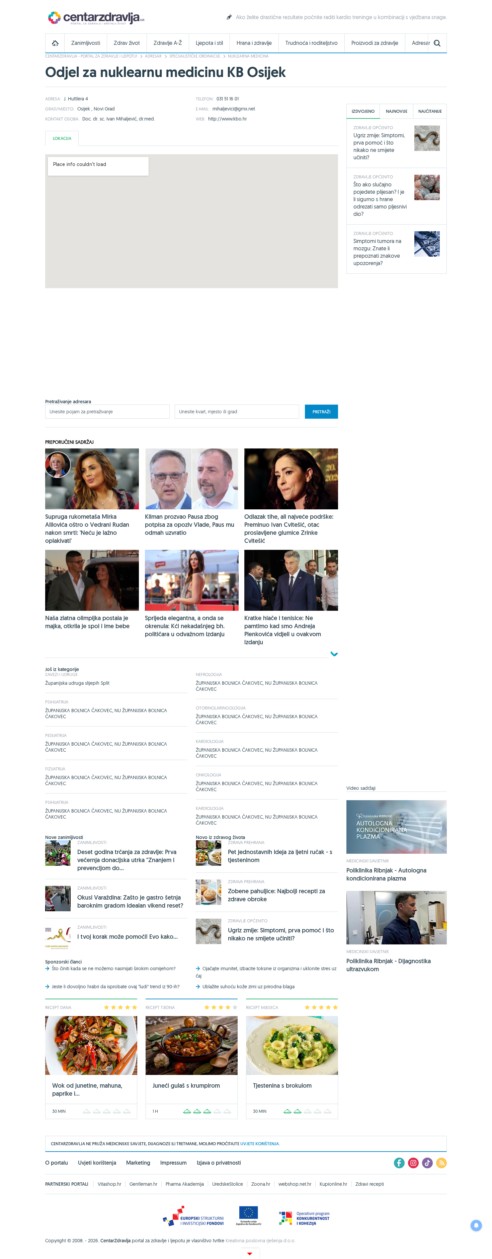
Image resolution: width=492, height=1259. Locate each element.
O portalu (56, 1162)
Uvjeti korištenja (97, 1162)
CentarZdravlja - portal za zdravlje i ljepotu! (91, 56)
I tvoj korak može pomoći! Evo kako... (127, 936)
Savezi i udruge (61, 674)
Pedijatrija (56, 735)
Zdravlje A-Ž (168, 43)
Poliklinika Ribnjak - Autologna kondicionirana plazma (386, 874)
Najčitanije (430, 111)
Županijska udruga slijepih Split (77, 683)
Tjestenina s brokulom (282, 1085)
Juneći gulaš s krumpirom (186, 1085)
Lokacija (62, 138)
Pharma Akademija (185, 1184)
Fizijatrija (55, 768)
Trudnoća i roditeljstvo (311, 43)
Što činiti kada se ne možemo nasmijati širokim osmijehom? (114, 969)
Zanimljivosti (85, 43)
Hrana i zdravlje (254, 43)
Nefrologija (209, 674)
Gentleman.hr (143, 1184)
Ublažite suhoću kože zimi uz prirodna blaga (248, 987)
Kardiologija (210, 741)
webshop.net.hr (294, 1184)
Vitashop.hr (109, 1184)
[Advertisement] (191, 352)
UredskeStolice (227, 1184)
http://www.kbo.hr (227, 119)
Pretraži (321, 412)
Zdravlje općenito (247, 920)
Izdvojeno (363, 111)
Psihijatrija (56, 701)
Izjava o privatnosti (219, 1162)
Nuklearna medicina (248, 56)
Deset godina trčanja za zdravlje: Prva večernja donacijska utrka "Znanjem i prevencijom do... (126, 860)
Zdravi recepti (369, 1184)
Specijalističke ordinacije (194, 56)
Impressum (173, 1162)
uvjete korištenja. (260, 1144)
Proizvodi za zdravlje (374, 43)
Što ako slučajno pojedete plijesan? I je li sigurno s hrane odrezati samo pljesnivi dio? (380, 199)
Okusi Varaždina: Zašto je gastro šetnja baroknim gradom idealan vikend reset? (130, 901)
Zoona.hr (260, 1184)
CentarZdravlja (95, 17)
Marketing (138, 1162)
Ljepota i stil (209, 43)
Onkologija (208, 774)
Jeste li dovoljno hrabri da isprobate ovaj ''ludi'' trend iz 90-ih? (116, 987)
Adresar (421, 43)
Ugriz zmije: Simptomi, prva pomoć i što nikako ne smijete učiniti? (281, 934)
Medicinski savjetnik (367, 860)
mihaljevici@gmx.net (234, 109)
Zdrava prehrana (246, 842)
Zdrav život (127, 43)
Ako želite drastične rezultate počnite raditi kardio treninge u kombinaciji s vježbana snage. (341, 17)
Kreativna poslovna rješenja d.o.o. (261, 1241)
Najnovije (396, 111)
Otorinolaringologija (221, 707)
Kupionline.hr (333, 1184)
